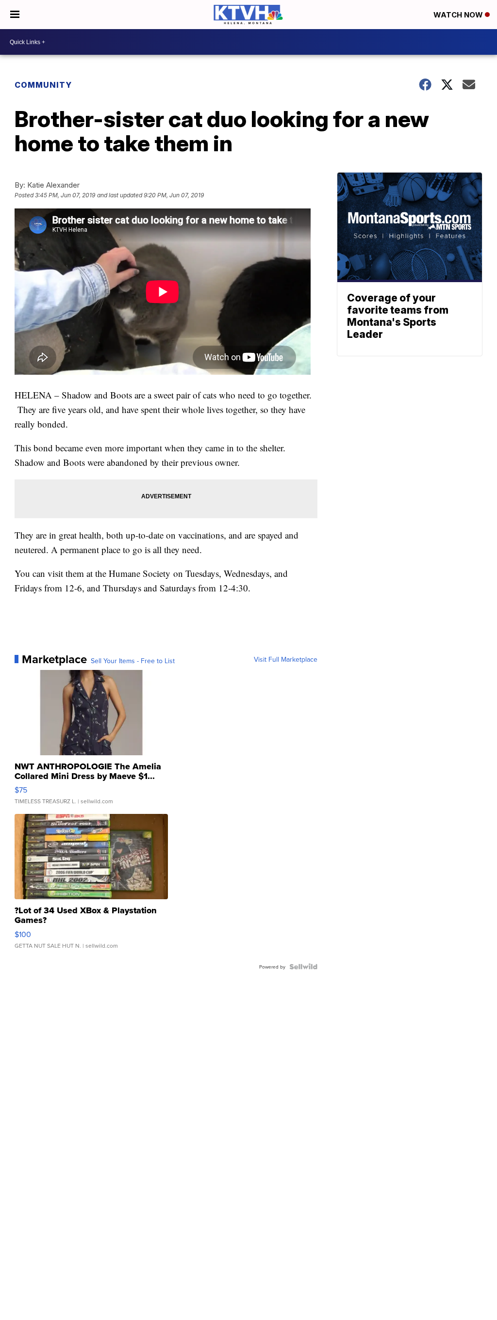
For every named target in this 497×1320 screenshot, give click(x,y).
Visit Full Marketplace (285, 659)
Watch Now (459, 14)
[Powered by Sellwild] (303, 966)
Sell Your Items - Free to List (133, 660)
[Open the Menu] (14, 14)
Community (43, 85)
